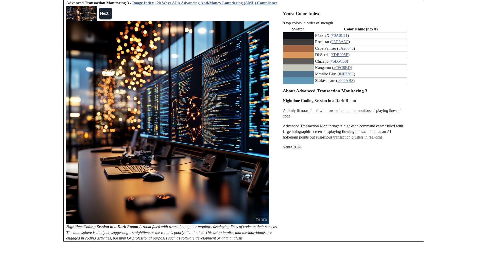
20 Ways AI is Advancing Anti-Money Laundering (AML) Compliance (217, 3)
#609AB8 (345, 80)
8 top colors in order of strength (308, 23)
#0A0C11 (339, 35)
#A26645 (346, 48)
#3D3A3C (340, 42)
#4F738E (346, 74)
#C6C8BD (342, 67)
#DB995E (340, 55)
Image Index (143, 3)
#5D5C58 (339, 61)
